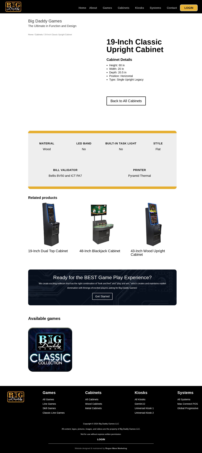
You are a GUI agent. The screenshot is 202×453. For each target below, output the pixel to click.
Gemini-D (140, 403)
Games (107, 8)
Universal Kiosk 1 (144, 408)
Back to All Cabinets (126, 101)
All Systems (183, 399)
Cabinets (123, 8)
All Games (48, 399)
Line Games (49, 403)
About (93, 8)
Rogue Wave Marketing (116, 448)
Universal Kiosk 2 (144, 412)
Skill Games (49, 408)
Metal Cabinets (93, 408)
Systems (155, 8)
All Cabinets (91, 399)
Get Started (102, 296)
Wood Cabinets (93, 403)
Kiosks (139, 8)
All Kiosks (140, 399)
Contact (172, 8)
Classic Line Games (54, 412)
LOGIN (188, 7)
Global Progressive (187, 408)
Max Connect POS (187, 403)
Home (82, 8)
